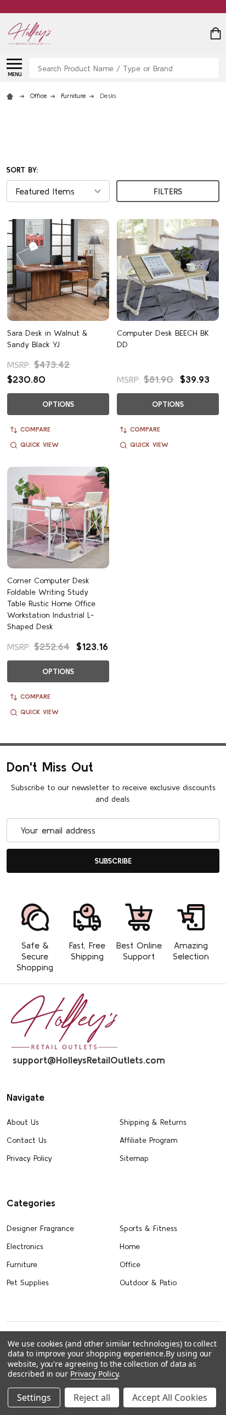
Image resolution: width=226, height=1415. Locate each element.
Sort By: (22, 169)
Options (58, 404)
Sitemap (134, 1158)
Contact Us (27, 1140)
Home (130, 1246)
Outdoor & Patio (148, 1282)
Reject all (92, 1397)
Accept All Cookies (169, 1397)
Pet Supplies (28, 1282)
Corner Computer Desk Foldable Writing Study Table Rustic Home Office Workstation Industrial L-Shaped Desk (51, 603)
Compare (35, 429)
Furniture (22, 1264)
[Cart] (215, 33)
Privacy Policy (29, 1158)
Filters (168, 191)
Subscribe (113, 860)
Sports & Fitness (148, 1228)
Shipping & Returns (153, 1122)
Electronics (25, 1246)
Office (130, 1264)
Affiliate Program (148, 1140)
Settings (34, 1397)
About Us (23, 1122)
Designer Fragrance (40, 1228)
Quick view (39, 444)
